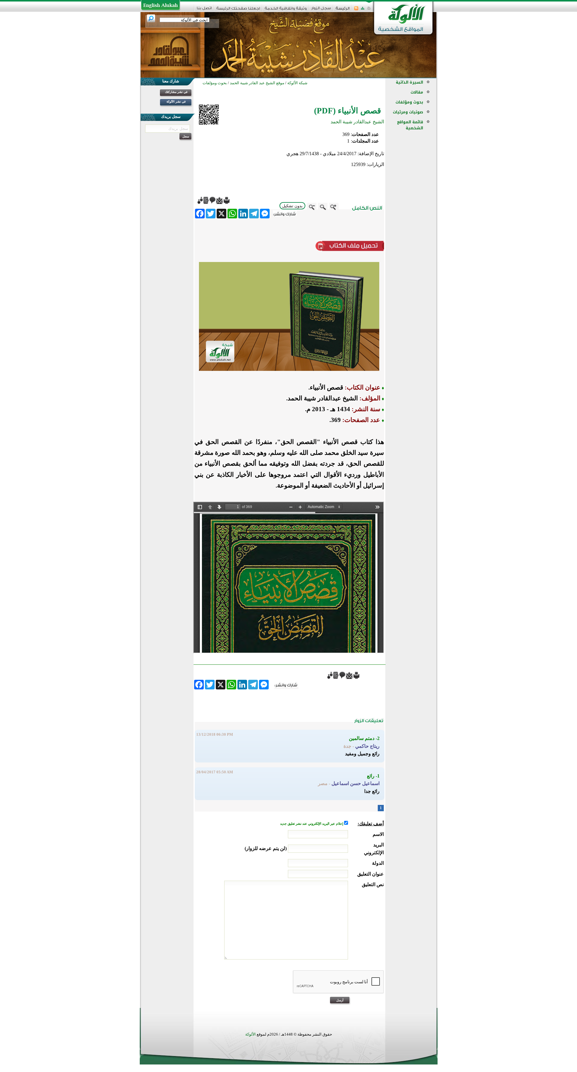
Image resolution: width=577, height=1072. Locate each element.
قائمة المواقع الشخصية (410, 125)
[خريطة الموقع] (362, 10)
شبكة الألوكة (297, 83)
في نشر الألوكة (176, 101)
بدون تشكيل (292, 206)
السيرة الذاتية (409, 82)
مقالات (417, 92)
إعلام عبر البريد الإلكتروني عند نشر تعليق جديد (312, 823)
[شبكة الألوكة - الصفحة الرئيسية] (342, 10)
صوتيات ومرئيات (408, 112)
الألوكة (250, 1034)
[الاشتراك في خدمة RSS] (356, 10)
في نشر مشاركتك (176, 92)
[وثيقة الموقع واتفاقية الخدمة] (286, 10)
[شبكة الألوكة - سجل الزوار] (321, 10)
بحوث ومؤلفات (409, 102)
